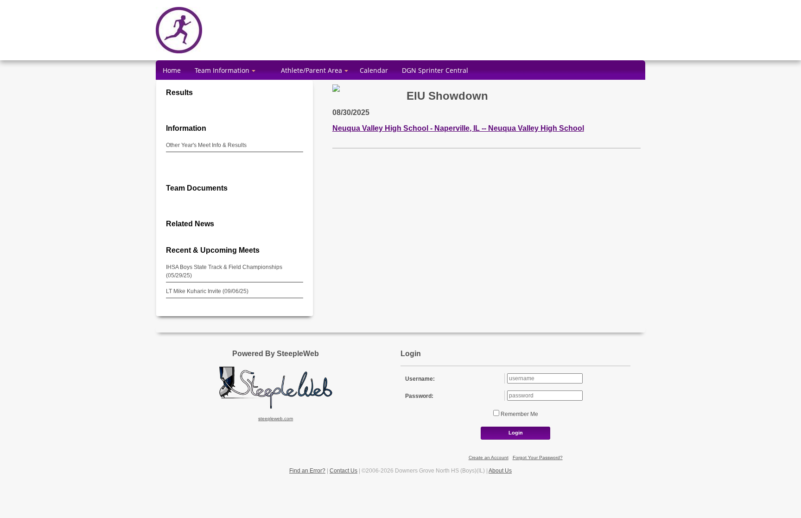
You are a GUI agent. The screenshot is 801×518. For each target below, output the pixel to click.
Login (516, 432)
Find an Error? (307, 470)
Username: (420, 379)
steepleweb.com (275, 418)
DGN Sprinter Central (435, 70)
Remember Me (518, 414)
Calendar (374, 70)
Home (172, 70)
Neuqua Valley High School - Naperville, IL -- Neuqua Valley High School (458, 128)
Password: (419, 396)
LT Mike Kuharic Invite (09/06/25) (207, 291)
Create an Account (489, 457)
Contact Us (343, 470)
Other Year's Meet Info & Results (206, 145)
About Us (500, 470)
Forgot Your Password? (538, 457)
